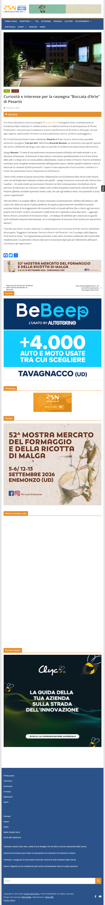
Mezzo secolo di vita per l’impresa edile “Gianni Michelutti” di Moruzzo (19, 287)
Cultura (69, 21)
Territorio (24, 21)
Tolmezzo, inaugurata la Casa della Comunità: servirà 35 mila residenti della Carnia (40, 859)
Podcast (33, 27)
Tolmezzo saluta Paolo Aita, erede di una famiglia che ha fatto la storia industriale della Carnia (45, 846)
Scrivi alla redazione (12, 837)
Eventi (6, 821)
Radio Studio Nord (12, 832)
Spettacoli (10, 27)
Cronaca (57, 21)
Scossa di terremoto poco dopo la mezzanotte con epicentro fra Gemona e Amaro (39, 853)
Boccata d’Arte (50, 122)
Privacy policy (9, 900)
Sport (21, 27)
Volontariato (82, 21)
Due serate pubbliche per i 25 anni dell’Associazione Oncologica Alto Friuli (87, 288)
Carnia (7, 91)
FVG (37, 21)
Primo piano (11, 21)
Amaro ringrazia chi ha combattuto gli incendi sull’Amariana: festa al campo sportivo (41, 866)
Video (42, 27)
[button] (31, 21)
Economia (46, 21)
